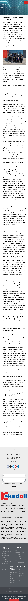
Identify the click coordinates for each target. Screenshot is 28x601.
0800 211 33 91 (14, 455)
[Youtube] (16, 466)
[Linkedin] (18, 466)
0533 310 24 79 (14, 458)
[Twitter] (13, 466)
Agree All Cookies (14, 599)
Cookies (18, 598)
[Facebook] (8, 466)
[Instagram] (10, 466)
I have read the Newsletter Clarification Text (13, 483)
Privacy (13, 598)
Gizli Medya (19, 591)
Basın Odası (4, 4)
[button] (25, 2)
